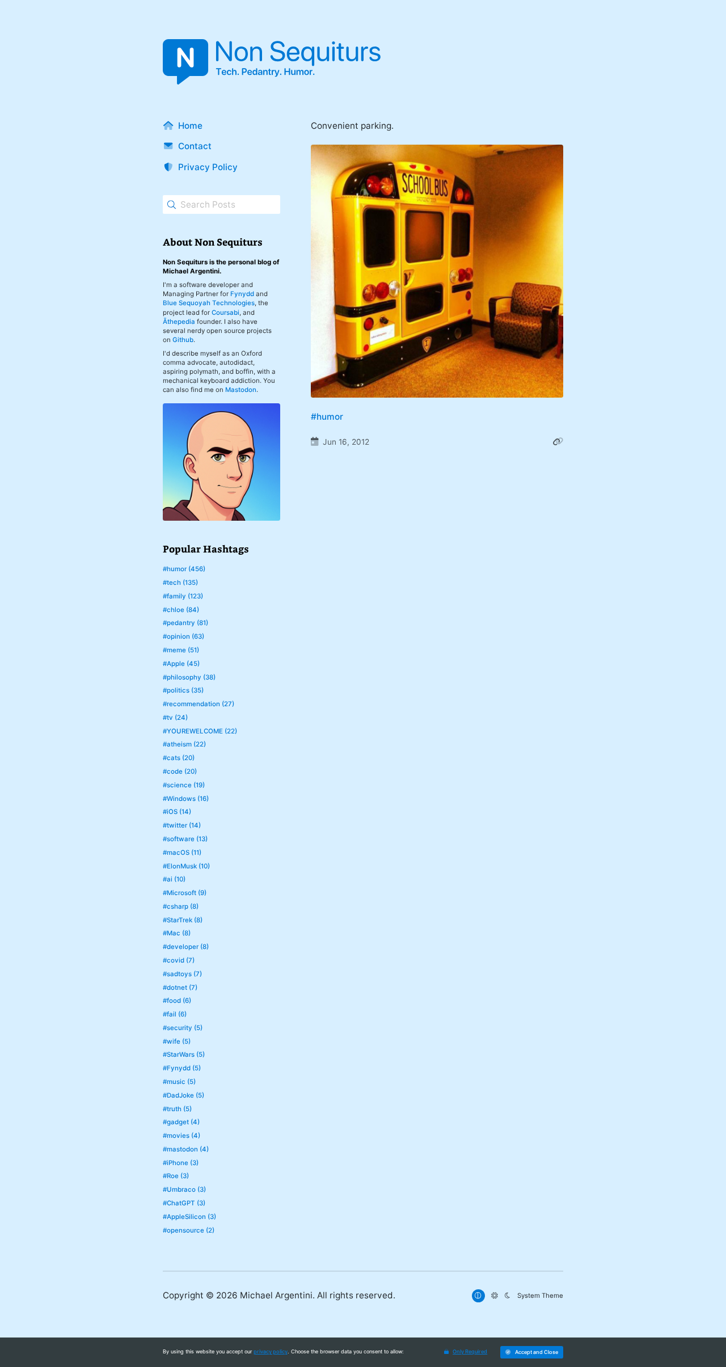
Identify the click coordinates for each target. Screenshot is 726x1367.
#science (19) (184, 785)
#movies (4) (181, 1136)
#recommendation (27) (198, 704)
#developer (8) (186, 947)
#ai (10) (174, 879)
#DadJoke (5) (183, 1095)
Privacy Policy (208, 167)
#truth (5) (177, 1109)
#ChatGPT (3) (184, 1203)
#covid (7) (179, 960)
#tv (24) (175, 718)
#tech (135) (180, 583)
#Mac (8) (177, 933)
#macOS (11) (182, 853)
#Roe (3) (176, 1176)
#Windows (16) (186, 799)
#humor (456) (184, 569)
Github (182, 340)
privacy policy (271, 1351)
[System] (478, 1295)
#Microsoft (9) (184, 893)
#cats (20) (179, 758)
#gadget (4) (181, 1122)
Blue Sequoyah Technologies (209, 303)
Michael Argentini (276, 1295)
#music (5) (179, 1082)
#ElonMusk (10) (186, 866)
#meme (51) (181, 650)
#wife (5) (177, 1041)
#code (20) (180, 771)
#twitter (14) (182, 825)
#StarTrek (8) (182, 920)
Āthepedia (179, 322)
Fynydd (242, 294)
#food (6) (177, 1001)
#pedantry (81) (185, 623)
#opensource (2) (188, 1230)
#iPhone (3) (181, 1163)
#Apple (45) (181, 664)
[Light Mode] (494, 1295)
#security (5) (182, 1028)
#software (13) (185, 839)
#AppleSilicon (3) (189, 1217)
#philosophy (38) (189, 677)
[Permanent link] (557, 442)
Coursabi (225, 313)
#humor (327, 416)
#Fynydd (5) (182, 1068)
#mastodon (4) (186, 1149)
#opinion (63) (183, 636)
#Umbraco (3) (184, 1189)
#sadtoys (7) (182, 974)
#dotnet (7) (180, 988)
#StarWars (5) (184, 1054)
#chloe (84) (181, 610)
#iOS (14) (177, 812)
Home (190, 125)
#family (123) (183, 596)
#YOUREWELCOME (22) (200, 731)
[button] (531, 1352)
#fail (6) (175, 1014)
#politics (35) (183, 690)
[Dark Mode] (507, 1295)
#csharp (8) (181, 906)
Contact (195, 146)
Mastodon (240, 390)
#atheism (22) (184, 744)
